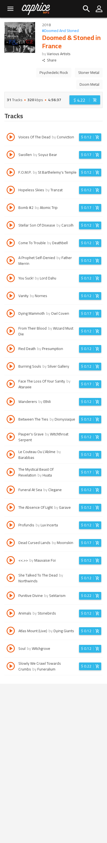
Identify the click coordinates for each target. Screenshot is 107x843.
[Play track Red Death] (11, 349)
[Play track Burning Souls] (11, 367)
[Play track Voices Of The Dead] (11, 138)
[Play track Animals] (11, 614)
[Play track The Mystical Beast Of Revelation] (11, 473)
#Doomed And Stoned (60, 31)
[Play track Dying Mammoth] (11, 314)
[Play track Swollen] (11, 155)
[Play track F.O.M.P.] (11, 173)
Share (52, 60)
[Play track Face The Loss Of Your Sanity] (11, 385)
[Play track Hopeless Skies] (11, 191)
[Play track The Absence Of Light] (11, 508)
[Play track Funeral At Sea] (11, 490)
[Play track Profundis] (11, 526)
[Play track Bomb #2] (11, 208)
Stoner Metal (88, 72)
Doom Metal (89, 84)
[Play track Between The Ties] (11, 420)
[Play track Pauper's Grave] (11, 438)
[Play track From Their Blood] (11, 332)
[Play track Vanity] (11, 296)
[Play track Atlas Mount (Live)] (11, 632)
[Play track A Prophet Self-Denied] (11, 261)
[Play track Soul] (11, 649)
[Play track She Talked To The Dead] (11, 579)
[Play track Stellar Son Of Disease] (11, 226)
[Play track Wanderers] (11, 402)
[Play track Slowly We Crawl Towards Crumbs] (11, 667)
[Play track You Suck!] (11, 279)
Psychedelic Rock (54, 72)
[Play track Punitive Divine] (11, 596)
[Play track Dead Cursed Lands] (11, 543)
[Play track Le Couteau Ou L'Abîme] (11, 455)
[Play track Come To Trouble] (11, 244)
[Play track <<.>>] (11, 561)
